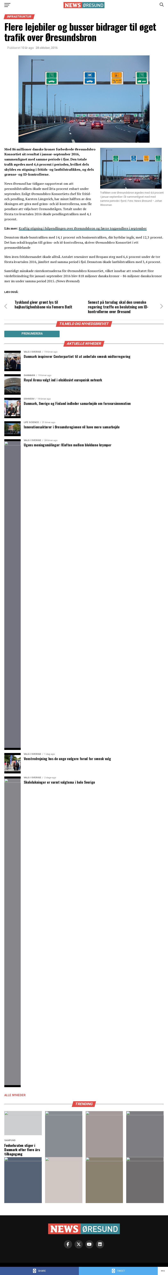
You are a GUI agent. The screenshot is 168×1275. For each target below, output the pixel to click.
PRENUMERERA (32, 333)
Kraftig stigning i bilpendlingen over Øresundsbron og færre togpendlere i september (83, 228)
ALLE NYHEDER (15, 1095)
